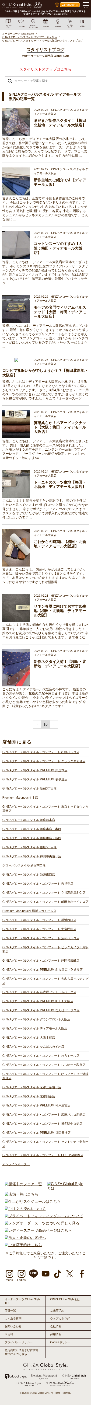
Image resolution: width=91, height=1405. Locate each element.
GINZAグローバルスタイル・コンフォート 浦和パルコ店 (40, 938)
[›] (54, 724)
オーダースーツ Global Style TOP (22, 1301)
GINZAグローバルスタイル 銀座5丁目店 (29, 847)
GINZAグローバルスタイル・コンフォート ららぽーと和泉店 (43, 1065)
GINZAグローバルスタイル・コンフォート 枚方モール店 (40, 1055)
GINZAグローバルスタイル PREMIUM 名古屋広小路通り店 (42, 969)
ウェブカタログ (60, 1318)
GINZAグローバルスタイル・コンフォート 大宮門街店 (39, 929)
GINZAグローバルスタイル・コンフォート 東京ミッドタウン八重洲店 (45, 809)
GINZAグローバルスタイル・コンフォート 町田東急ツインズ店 (45, 902)
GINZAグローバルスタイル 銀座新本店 (28, 820)
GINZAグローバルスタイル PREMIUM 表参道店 (34, 779)
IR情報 (9, 1334)
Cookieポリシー (60, 1342)
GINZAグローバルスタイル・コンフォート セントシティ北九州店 (45, 1144)
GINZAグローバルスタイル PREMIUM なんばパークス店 (41, 1010)
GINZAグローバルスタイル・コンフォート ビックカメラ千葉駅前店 (45, 949)
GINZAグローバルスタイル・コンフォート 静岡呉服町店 (40, 960)
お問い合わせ (13, 1326)
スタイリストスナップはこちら (45, 69)
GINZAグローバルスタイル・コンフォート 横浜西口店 (39, 920)
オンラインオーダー (16, 1164)
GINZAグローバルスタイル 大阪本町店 (28, 1037)
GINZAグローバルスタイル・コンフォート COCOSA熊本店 (42, 1155)
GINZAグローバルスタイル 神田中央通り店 (31, 856)
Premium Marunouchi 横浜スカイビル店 (29, 911)
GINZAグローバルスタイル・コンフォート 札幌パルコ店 (40, 752)
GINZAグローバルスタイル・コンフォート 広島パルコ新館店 (43, 1114)
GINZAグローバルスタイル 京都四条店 (28, 1096)
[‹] (37, 724)
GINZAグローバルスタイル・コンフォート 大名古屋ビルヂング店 (45, 981)
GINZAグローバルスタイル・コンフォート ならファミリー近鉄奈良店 (45, 1076)
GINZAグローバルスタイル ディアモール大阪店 (34, 1028)
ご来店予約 (57, 1310)
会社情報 (55, 1326)
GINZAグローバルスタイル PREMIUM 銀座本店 (34, 770)
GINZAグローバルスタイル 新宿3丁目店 (29, 788)
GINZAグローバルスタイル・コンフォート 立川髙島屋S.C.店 (43, 892)
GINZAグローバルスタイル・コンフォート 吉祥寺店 (37, 883)
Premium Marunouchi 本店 (20, 797)
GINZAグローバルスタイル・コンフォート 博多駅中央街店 (42, 1123)
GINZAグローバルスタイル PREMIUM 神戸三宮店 (36, 1105)
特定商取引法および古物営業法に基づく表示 (21, 1352)
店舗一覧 (10, 1310)
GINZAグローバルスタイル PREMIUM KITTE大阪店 (37, 1001)
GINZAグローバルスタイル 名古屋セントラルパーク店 (39, 992)
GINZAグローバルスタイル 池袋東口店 (28, 874)
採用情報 (55, 1334)
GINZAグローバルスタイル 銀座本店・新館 (31, 838)
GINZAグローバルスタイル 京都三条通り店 (31, 1087)
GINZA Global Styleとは (65, 1299)
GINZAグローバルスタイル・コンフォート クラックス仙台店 (43, 761)
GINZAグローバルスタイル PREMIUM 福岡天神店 (36, 1132)
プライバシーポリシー (19, 1342)
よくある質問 (13, 1318)
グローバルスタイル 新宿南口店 (24, 865)
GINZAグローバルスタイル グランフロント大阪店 (36, 1019)
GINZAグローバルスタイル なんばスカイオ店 (33, 1046)
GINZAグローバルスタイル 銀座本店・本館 (31, 829)
